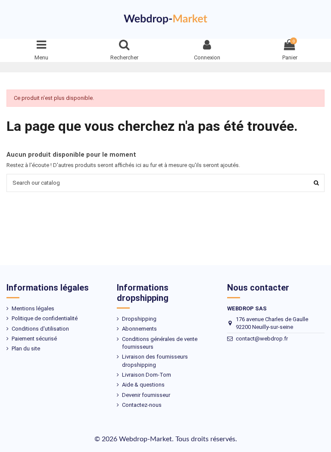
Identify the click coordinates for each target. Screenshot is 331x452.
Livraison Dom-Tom (146, 375)
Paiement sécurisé (34, 338)
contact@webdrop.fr (262, 338)
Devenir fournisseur (146, 395)
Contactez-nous (142, 405)
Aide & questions (143, 384)
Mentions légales (33, 308)
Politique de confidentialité (45, 318)
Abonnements (139, 328)
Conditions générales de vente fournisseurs (159, 343)
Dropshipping (139, 319)
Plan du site (26, 348)
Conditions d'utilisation (40, 328)
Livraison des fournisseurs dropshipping (155, 360)
